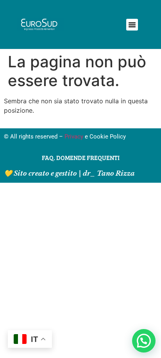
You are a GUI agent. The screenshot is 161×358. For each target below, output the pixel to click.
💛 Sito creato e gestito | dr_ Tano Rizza (69, 173)
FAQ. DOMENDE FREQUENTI (81, 157)
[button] (132, 25)
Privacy (73, 136)
